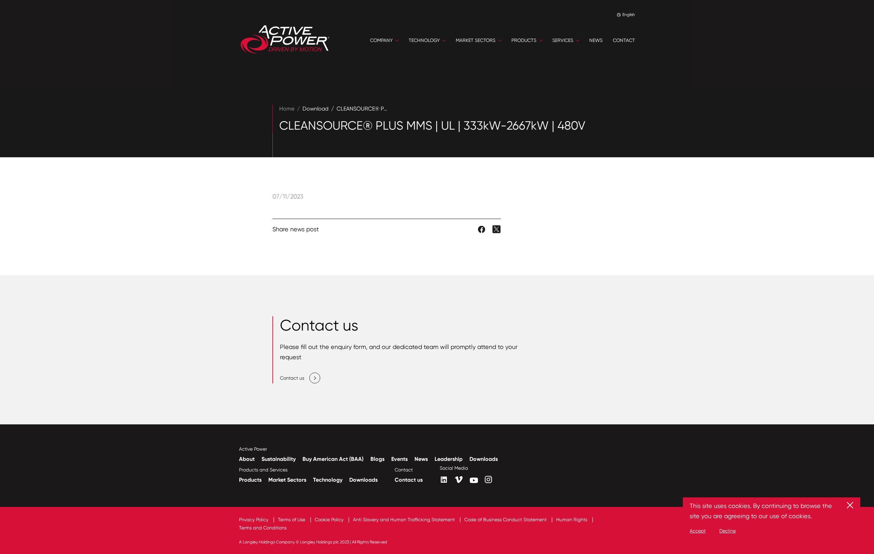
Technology (327, 480)
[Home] (285, 40)
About (247, 459)
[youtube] (474, 480)
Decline (727, 531)
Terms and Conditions (262, 527)
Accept (698, 531)
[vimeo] (459, 480)
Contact (404, 469)
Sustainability (279, 459)
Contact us (409, 480)
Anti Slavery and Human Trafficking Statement (404, 519)
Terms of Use (292, 519)
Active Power (253, 449)
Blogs (377, 459)
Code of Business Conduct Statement (506, 519)
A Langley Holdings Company (267, 542)
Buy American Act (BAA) (333, 459)
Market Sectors (287, 480)
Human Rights (572, 519)
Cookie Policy (330, 519)
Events (399, 459)
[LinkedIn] (444, 480)
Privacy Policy (254, 519)
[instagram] (488, 479)
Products (250, 480)
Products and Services (263, 469)
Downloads (483, 459)
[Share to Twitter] (496, 228)
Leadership (449, 459)
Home (286, 108)
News (421, 459)
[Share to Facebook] (482, 228)
